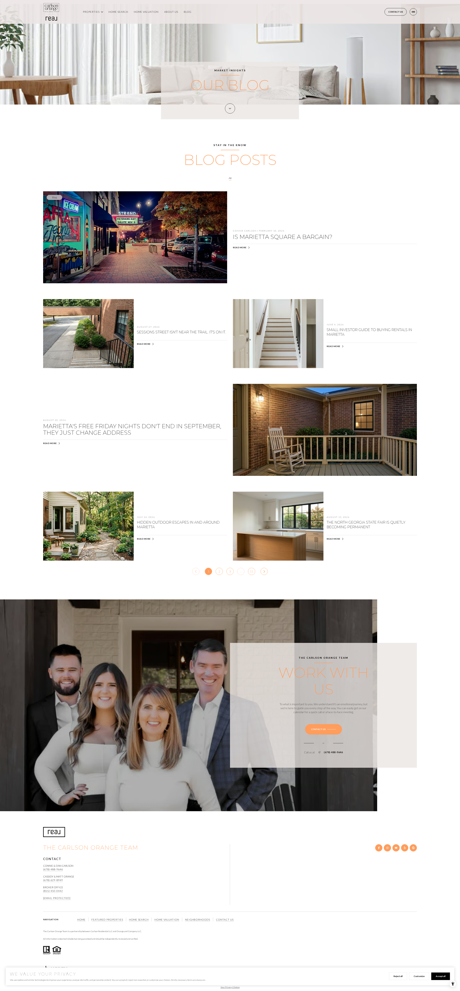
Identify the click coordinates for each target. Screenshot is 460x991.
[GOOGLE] (413, 847)
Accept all (440, 976)
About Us (171, 11)
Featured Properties (107, 919)
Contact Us (395, 11)
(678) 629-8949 (53, 880)
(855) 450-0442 (53, 890)
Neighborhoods (197, 919)
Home (81, 919)
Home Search (118, 11)
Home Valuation (146, 11)
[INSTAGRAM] (387, 847)
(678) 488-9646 (333, 752)
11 (251, 571)
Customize (419, 976)
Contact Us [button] (225, 919)
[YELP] (404, 847)
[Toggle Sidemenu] (413, 11)
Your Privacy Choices (230, 987)
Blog (187, 11)
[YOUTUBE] (396, 847)
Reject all (398, 976)
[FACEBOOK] (378, 847)
